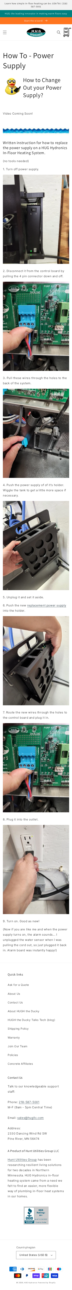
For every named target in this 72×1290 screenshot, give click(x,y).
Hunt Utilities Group (22, 1159)
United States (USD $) (33, 1254)
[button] (5, 32)
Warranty (14, 1037)
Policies (13, 1055)
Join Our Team (17, 1046)
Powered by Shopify (47, 1283)
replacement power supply (46, 605)
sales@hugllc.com (30, 1118)
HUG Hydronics (30, 1283)
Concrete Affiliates (20, 1063)
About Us (14, 993)
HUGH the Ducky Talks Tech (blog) (31, 1019)
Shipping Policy (18, 1028)
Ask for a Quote (18, 984)
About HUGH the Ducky (24, 1011)
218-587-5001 (29, 1102)
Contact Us (15, 1002)
